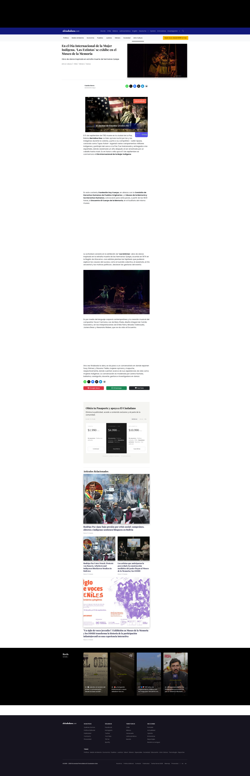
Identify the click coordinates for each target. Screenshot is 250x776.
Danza (88, 64)
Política (66, 38)
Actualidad (151, 730)
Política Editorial (89, 730)
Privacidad (87, 739)
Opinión (153, 31)
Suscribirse (116, 449)
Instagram (108, 730)
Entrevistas (161, 31)
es (182, 763)
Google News (94, 388)
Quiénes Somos (89, 727)
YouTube (140, 388)
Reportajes (151, 739)
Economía (90, 38)
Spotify (107, 742)
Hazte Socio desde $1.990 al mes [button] (176, 38)
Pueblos (100, 38)
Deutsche (142, 31)
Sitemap (167, 763)
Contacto (87, 736)
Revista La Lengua (153, 742)
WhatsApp (117, 388)
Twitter (107, 733)
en (186, 763)
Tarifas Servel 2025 (157, 763)
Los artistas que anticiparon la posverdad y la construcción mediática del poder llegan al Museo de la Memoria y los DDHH (133, 567)
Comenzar (96, 449)
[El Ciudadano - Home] (71, 31)
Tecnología (173, 752)
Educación (154, 752)
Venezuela (129, 733)
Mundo (103, 31)
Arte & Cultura (67, 64)
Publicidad (87, 733)
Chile (109, 31)
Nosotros (119, 763)
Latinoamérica (124, 31)
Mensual (134, 419)
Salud (126, 752)
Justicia (109, 38)
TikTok (107, 739)
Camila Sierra (89, 86)
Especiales (138, 752)
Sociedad (126, 38)
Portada (150, 727)
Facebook (108, 727)
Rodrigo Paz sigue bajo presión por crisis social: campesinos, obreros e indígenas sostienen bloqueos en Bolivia (113, 528)
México (115, 31)
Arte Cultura (137, 38)
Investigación (172, 31)
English (134, 31)
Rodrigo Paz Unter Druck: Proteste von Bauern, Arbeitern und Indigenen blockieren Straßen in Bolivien (98, 567)
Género (117, 38)
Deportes (181, 752)
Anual (143, 419)
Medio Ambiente (78, 38)
